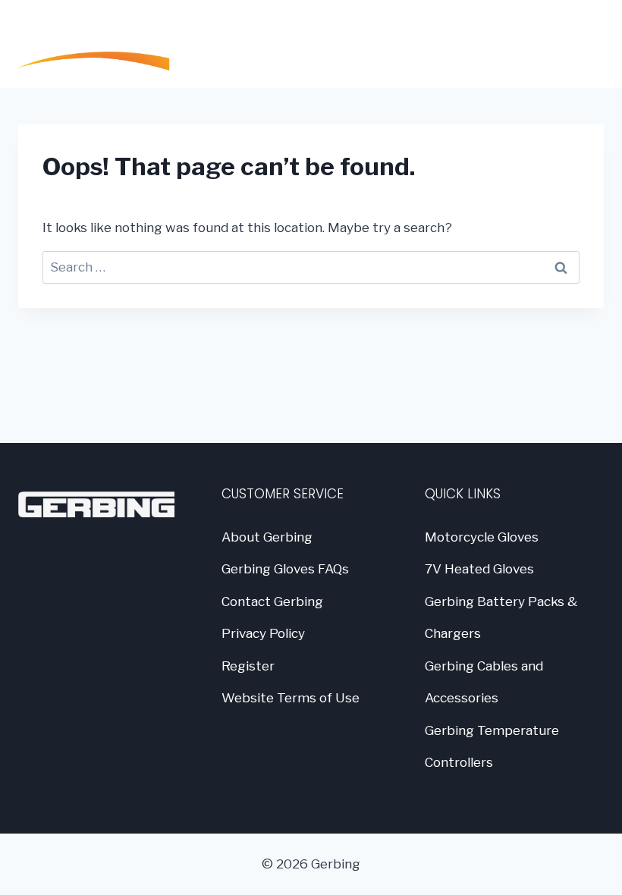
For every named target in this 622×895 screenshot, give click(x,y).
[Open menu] (585, 44)
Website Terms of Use (290, 697)
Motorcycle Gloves (482, 537)
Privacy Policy (263, 633)
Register (248, 666)
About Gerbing (267, 537)
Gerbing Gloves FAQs (285, 568)
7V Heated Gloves (479, 568)
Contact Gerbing (272, 601)
